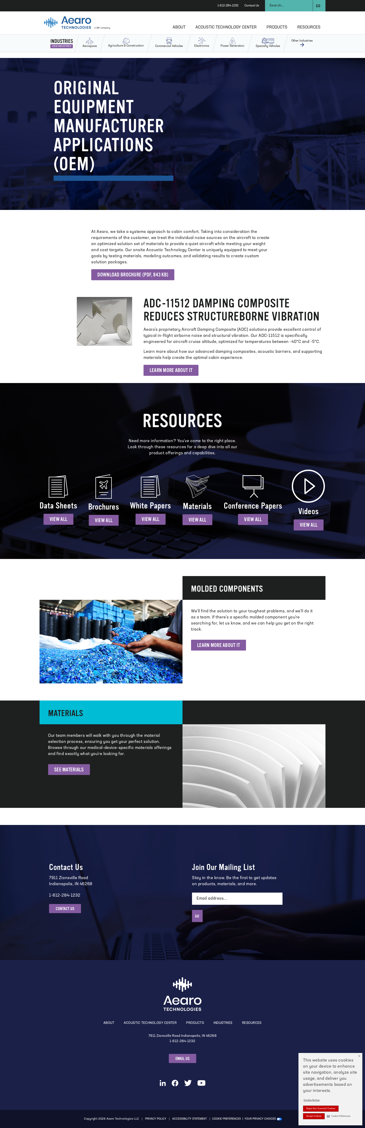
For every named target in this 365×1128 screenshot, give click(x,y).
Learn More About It (171, 370)
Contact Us (251, 5)
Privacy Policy (155, 1119)
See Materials (69, 770)
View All (58, 519)
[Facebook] (175, 1083)
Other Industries (302, 40)
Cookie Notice (312, 1100)
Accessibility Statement (189, 1119)
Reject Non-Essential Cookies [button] (320, 1108)
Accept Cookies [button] (313, 1116)
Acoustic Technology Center (226, 27)
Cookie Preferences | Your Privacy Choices (244, 1119)
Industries (222, 1023)
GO (197, 916)
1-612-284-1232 (227, 5)
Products (277, 27)
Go (318, 6)
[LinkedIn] (163, 1083)
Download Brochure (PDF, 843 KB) (132, 275)
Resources (309, 27)
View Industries (61, 46)
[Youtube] (201, 1083)
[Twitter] (188, 1083)
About (179, 27)
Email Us (182, 1058)
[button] (338, 1116)
